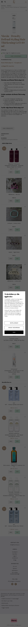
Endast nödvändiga (14, 327)
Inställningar (14, 323)
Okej (14, 332)
